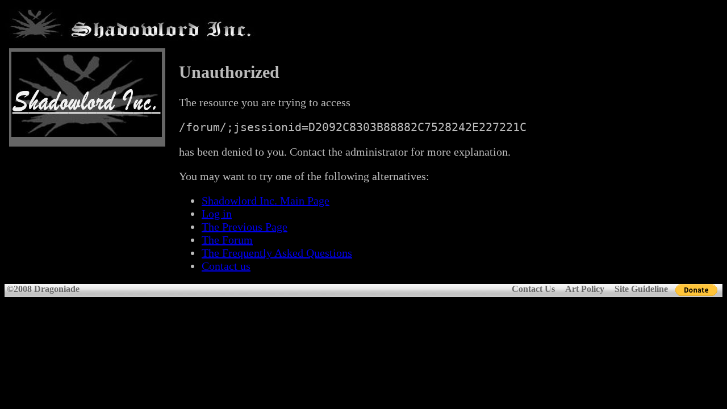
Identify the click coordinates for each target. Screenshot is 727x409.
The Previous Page (244, 226)
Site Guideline (641, 289)
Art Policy (584, 289)
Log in (217, 213)
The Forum (227, 239)
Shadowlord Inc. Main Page (265, 200)
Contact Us (533, 289)
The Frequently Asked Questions (277, 253)
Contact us (226, 266)
